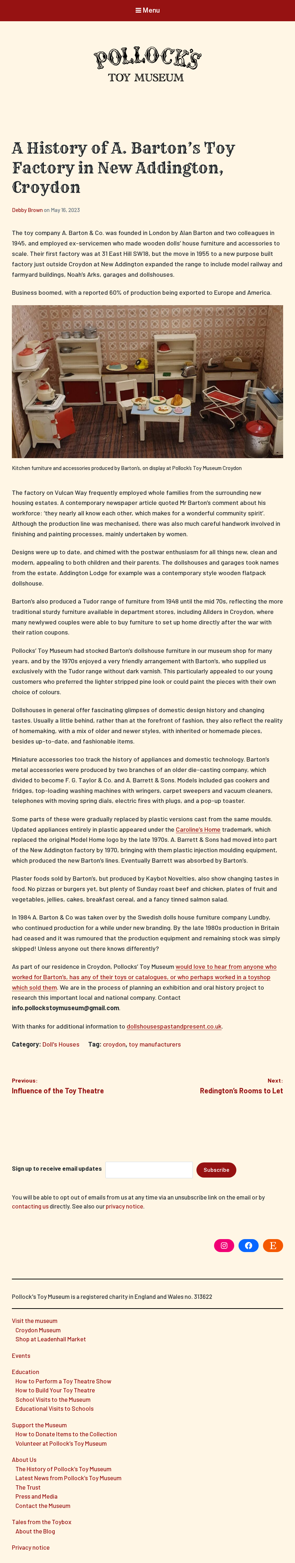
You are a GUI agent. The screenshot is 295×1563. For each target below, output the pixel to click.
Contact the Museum (43, 1505)
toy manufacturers (155, 1044)
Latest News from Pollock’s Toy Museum (68, 1477)
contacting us (30, 1206)
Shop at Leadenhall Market (50, 1338)
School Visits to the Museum (53, 1399)
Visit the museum (35, 1320)
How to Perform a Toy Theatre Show (63, 1380)
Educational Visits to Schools (54, 1408)
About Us (24, 1459)
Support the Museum (39, 1424)
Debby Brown (28, 210)
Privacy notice (31, 1547)
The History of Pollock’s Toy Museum (63, 1468)
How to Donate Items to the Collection (66, 1433)
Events (21, 1355)
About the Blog (35, 1531)
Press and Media (36, 1496)
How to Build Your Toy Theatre (55, 1389)
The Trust (28, 1487)
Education (25, 1371)
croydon (114, 1044)
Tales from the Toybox (41, 1521)
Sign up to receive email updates (57, 1168)
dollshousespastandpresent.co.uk (174, 1026)
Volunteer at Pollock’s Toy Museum (61, 1443)
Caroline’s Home (198, 829)
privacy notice (124, 1206)
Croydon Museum (38, 1329)
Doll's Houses (61, 1044)
